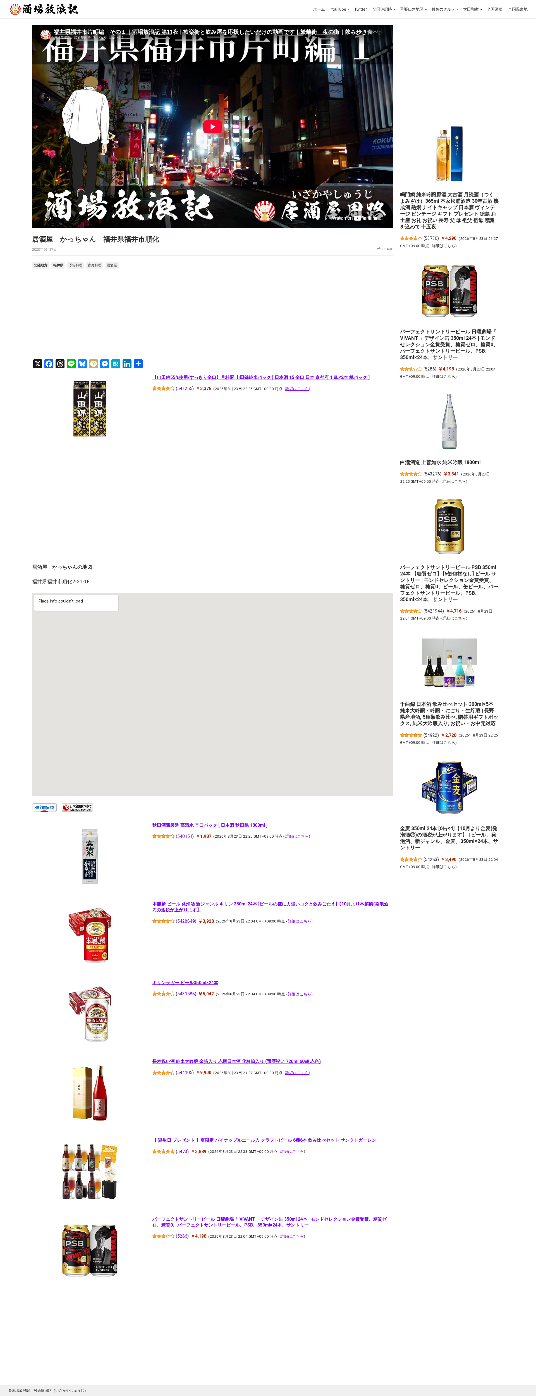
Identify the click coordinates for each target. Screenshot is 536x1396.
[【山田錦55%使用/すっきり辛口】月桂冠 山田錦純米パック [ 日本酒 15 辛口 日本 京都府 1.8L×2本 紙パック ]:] (90, 410)
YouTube (338, 9)
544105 (184, 1072)
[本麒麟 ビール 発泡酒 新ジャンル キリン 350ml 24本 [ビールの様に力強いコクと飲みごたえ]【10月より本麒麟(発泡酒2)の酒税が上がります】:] (90, 936)
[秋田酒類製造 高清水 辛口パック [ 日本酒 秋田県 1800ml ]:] (90, 857)
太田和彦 (471, 9)
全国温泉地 (518, 9)
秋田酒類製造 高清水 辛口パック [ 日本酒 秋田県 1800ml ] (209, 825)
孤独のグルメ (443, 9)
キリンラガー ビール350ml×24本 (185, 982)
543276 (432, 474)
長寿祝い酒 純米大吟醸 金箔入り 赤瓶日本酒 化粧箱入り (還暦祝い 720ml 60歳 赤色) (236, 1061)
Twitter (360, 9)
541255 (184, 388)
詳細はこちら (297, 388)
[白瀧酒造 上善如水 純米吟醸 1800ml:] (449, 422)
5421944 (433, 611)
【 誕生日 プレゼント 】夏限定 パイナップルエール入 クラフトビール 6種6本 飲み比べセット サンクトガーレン (264, 1140)
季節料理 (75, 265)
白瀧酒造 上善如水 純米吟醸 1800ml (440, 462)
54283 (431, 859)
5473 (182, 1151)
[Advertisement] (212, 315)
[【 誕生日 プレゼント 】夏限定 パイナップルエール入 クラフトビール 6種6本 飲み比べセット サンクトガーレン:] (90, 1172)
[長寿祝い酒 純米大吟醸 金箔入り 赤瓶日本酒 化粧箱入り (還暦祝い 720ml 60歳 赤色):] (90, 1094)
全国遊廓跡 (382, 9)
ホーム (319, 9)
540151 (184, 836)
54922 (431, 735)
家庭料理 (94, 265)
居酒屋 (112, 265)
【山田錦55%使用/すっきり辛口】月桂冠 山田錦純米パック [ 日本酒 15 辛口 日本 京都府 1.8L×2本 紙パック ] (261, 377)
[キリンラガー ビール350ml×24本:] (90, 1015)
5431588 (186, 993)
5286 (182, 1236)
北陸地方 (40, 265)
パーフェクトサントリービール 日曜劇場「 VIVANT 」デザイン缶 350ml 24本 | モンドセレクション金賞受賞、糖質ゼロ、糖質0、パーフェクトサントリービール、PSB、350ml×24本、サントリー (449, 344)
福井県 (58, 265)
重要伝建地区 (411, 9)
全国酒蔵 (494, 9)
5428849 (186, 921)
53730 (431, 238)
